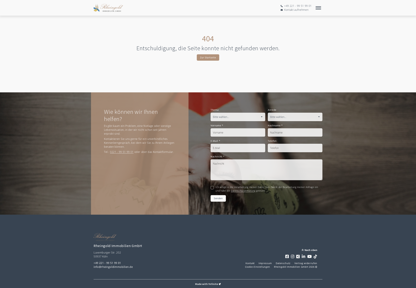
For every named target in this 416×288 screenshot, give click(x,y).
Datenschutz (283, 263)
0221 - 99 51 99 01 (122, 152)
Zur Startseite (208, 57)
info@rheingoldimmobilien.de (113, 267)
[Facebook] (287, 257)
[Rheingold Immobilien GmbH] (108, 8)
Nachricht (217, 156)
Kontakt (250, 263)
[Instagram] (292, 257)
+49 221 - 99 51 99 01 (107, 263)
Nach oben (310, 250)
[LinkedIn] (303, 257)
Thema (215, 109)
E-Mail (215, 140)
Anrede (272, 109)
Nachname (275, 125)
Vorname (217, 125)
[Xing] (298, 257)
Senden (218, 198)
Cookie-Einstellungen (257, 266)
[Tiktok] (315, 257)
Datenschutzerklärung (243, 190)
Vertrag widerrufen (305, 263)
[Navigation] (318, 8)
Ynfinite (213, 284)
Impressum (265, 263)
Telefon (272, 140)
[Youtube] (309, 257)
